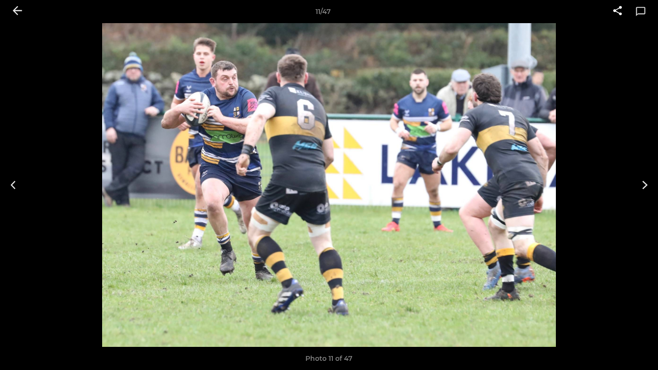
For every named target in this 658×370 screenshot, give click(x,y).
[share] (617, 11)
